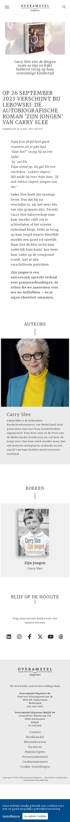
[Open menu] (7, 7)
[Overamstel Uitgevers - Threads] (61, 636)
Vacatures (35, 747)
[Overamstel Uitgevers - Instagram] (19, 636)
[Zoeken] (64, 7)
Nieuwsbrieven (35, 742)
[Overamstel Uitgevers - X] (40, 636)
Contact (35, 732)
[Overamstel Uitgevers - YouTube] (50, 636)
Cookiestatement (35, 761)
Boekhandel (35, 737)
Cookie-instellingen (35, 766)
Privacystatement (35, 756)
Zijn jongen (35, 563)
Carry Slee (19, 414)
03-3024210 (35, 725)
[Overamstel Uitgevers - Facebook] (29, 636)
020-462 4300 (35, 706)
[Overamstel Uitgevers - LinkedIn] (9, 636)
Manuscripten (35, 751)
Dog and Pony (41, 780)
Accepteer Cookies (35, 816)
